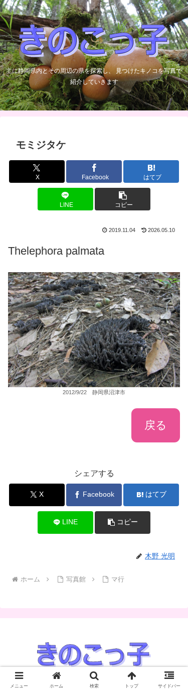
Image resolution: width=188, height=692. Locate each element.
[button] (122, 199)
